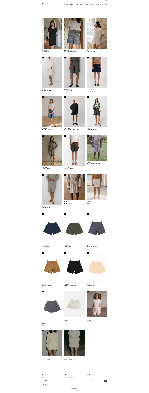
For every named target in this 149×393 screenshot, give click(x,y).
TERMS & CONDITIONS (45, 381)
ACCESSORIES (82, 4)
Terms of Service (45, 384)
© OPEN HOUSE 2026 (74, 388)
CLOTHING (76, 4)
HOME (87, 4)
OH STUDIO (98, 4)
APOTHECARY (92, 4)
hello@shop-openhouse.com (69, 381)
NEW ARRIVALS (66, 4)
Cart (106, 4)
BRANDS (71, 4)
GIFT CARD (43, 383)
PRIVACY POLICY (44, 380)
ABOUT (43, 377)
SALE (103, 4)
